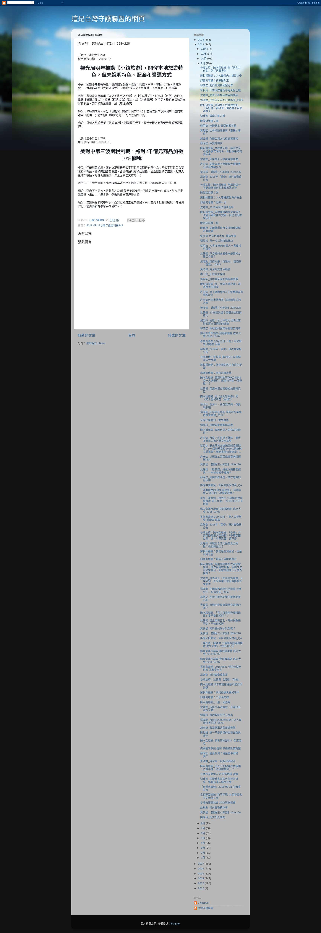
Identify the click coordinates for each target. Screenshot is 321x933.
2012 (201, 888)
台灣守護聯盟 (205, 908)
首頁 (131, 335)
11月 (204, 53)
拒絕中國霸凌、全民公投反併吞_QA (221, 485)
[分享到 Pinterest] (143, 220)
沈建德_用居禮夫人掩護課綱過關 (219, 159)
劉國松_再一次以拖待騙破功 (216, 240)
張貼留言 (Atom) (96, 343)
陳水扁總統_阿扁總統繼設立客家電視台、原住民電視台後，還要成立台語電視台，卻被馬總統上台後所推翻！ (221, 569)
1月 (203, 857)
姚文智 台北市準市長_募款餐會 (218, 236)
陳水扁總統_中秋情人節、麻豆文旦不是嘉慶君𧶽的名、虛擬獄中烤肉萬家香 (221, 151)
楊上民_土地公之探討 (212, 274)
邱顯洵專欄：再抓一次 (213, 202)
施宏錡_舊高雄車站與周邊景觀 (218, 727)
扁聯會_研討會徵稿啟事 (214, 674)
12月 (204, 48)
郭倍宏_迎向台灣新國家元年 (216, 85)
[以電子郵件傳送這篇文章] (129, 220)
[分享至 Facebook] (140, 220)
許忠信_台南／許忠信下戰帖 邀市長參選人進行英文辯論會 (220, 439)
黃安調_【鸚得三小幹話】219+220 (220, 464)
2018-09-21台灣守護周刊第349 (105, 225)
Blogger (175, 923)
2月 (203, 852)
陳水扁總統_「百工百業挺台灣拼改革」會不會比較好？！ (220, 614)
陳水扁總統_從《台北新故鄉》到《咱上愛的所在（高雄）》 (219, 398)
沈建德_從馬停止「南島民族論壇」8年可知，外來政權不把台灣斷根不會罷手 (221, 581)
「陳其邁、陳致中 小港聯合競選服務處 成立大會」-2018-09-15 (221, 645)
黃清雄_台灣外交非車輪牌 (215, 269)
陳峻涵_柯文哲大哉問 (212, 817)
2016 (201, 868)
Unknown (203, 902)
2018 (201, 44)
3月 (203, 847)
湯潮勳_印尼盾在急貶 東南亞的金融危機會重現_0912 (220, 414)
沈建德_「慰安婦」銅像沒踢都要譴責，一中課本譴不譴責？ (220, 471)
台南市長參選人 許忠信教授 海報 (219, 774)
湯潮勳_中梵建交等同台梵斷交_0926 (221, 100)
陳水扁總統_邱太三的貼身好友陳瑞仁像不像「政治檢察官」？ (220, 768)
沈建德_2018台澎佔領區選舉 (217, 207)
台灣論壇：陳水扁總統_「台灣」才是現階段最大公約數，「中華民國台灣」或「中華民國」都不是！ (220, 535)
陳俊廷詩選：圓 (209, 120)
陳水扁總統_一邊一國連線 (215, 702)
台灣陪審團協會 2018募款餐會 (218, 802)
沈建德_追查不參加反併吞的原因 (219, 95)
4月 (203, 843)
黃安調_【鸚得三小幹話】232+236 (220, 172)
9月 (203, 63)
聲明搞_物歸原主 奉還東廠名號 (218, 125)
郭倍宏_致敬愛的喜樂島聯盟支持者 (220, 328)
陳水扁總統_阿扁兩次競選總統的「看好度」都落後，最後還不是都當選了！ (221, 108)
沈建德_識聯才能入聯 (212, 115)
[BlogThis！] (133, 220)
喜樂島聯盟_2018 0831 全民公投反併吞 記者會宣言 (220, 668)
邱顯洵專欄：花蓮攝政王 (214, 80)
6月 (203, 833)
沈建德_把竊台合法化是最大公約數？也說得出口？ (219, 545)
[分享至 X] (136, 220)
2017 (201, 863)
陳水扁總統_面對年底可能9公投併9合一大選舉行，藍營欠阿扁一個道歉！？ (221, 380)
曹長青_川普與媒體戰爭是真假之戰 (220, 90)
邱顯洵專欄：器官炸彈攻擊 (215, 372)
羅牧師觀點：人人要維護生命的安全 (221, 197)
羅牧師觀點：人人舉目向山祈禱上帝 (221, 75)
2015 (201, 873)
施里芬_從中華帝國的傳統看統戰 (219, 279)
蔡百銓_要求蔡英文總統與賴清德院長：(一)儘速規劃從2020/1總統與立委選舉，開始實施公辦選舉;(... (221, 448)
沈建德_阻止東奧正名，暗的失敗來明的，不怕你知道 (220, 622)
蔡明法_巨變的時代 (211, 143)
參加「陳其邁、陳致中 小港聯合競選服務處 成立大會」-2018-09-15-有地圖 (221, 501)
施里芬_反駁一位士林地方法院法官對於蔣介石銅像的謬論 (220, 322)
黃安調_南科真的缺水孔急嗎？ (218, 628)
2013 (201, 883)
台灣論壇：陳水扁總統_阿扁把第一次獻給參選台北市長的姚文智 (220, 186)
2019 (201, 39)
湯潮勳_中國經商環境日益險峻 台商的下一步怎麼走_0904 (220, 590)
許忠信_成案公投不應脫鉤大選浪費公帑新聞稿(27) (220, 165)
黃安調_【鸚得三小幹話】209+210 (220, 633)
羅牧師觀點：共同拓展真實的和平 (219, 692)
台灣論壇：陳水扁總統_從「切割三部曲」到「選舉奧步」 (220, 69)
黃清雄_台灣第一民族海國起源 (218, 761)
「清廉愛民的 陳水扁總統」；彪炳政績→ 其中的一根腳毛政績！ (220, 491)
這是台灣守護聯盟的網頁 (108, 19)
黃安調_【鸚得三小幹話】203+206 (220, 812)
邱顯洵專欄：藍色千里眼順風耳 (218, 559)
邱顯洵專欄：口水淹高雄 (214, 697)
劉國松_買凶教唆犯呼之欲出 (216, 715)
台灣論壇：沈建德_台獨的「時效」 (220, 679)
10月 (204, 58)
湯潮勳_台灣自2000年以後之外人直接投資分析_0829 (220, 721)
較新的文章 (86, 335)
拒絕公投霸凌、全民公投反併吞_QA (221, 638)
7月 (203, 828)
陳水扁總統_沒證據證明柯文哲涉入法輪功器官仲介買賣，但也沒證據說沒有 (221, 215)
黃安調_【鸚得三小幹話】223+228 (220, 307)
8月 (203, 823)
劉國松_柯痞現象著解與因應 (216, 425)
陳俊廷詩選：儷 (209, 192)
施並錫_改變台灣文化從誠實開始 (219, 138)
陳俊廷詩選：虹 (209, 223)
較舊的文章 (177, 335)
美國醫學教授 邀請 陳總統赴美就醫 (220, 748)
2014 (201, 878)
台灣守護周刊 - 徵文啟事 (214, 420)
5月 (203, 838)
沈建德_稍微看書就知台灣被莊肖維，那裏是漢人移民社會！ (219, 780)
